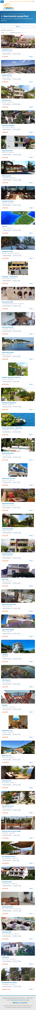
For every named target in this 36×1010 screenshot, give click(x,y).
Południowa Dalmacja (12, 13)
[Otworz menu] (2, 1)
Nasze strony (16, 1005)
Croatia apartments (24, 1005)
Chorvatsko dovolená (16, 1007)
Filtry (18, 26)
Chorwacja (3, 13)
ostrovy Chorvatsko (26, 1007)
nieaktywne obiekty (7, 1005)
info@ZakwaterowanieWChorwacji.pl (19, 1000)
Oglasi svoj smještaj (20, 1002)
